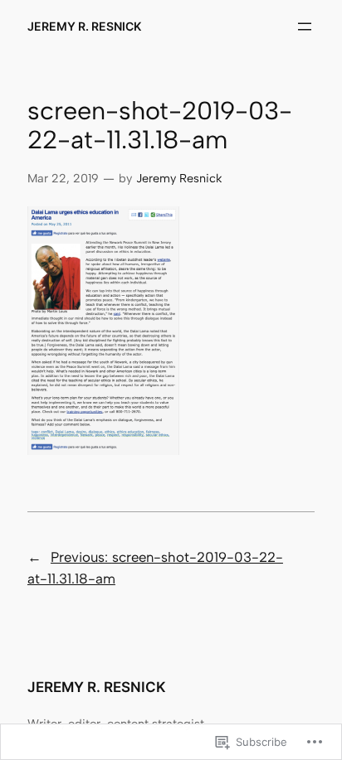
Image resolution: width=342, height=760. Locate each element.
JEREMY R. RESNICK (84, 26)
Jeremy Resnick (179, 178)
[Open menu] (305, 26)
